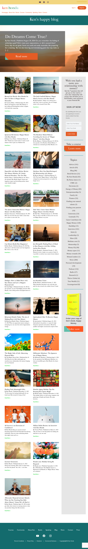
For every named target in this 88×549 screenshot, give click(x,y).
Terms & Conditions (19, 541)
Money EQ (72, 247)
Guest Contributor (72, 220)
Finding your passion (73, 207)
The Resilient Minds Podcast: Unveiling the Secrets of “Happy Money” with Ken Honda (44, 137)
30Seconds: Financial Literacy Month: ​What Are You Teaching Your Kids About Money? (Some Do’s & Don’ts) (17, 500)
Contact (45, 12)
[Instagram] (48, 2)
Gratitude (72, 217)
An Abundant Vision (39, 280)
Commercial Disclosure (82, 1)
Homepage (5, 12)
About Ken (12, 12)
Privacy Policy (31, 541)
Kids (72, 232)
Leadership (72, 235)
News (40, 12)
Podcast (71, 269)
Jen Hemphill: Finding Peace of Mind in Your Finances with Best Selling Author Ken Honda (45, 246)
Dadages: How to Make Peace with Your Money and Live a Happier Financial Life (16, 283)
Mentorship (72, 244)
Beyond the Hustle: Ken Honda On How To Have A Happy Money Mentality (16, 98)
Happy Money (71, 223)
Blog (72, 170)
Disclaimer (39, 541)
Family (72, 195)
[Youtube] (40, 2)
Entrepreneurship (72, 192)
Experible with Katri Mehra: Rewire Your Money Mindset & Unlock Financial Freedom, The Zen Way (16, 173)
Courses (22, 12)
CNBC (72, 183)
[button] (74, 7)
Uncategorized (72, 284)
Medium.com (72, 241)
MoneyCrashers (72, 257)
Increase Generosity (11, 462)
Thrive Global (72, 278)
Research (72, 275)
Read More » (8, 111)
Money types (71, 250)
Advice (71, 164)
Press (78, 530)
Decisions (72, 186)
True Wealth (72, 281)
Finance (72, 198)
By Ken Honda (72, 177)
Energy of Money (72, 189)
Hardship (72, 226)
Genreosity (72, 214)
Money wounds (72, 254)
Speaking (35, 12)
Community (28, 12)
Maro (72, 238)
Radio (72, 272)
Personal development (73, 263)
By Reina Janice (72, 180)
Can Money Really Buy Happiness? (16, 244)
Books (17, 12)
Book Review (72, 174)
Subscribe (71, 134)
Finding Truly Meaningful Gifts (15, 389)
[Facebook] (44, 2)
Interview (71, 229)
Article (72, 167)
